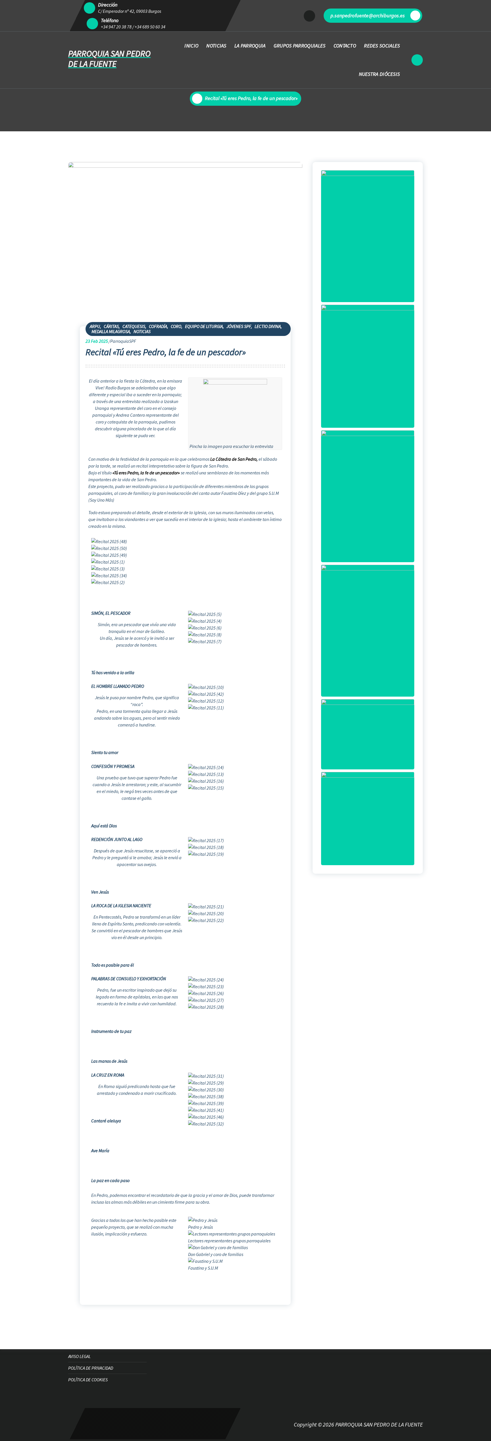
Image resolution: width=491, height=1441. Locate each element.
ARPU (95, 326)
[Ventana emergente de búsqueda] (417, 60)
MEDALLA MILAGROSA (110, 331)
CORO (176, 326)
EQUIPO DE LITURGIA (204, 326)
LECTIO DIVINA (268, 326)
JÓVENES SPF (238, 326)
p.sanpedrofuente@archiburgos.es (367, 15)
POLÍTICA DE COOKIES (88, 1379)
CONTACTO (345, 45)
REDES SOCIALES (382, 45)
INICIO (191, 45)
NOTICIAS (216, 45)
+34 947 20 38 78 (116, 27)
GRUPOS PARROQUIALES (300, 45)
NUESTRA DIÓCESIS (379, 74)
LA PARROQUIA (250, 45)
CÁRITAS (111, 326)
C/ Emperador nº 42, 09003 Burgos (129, 11)
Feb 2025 (97, 341)
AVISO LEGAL (79, 1356)
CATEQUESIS (133, 326)
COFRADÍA (158, 326)
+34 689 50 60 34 (150, 27)
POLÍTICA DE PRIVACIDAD (90, 1368)
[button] (185, 589)
